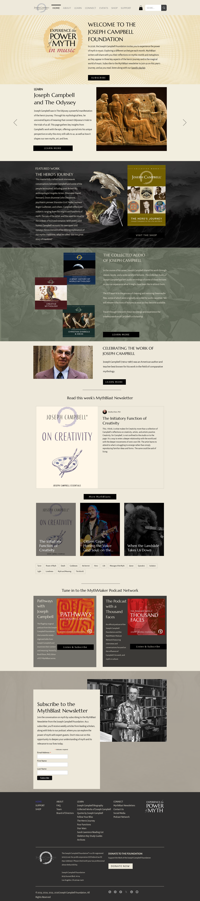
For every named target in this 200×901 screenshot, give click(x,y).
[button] (141, 8)
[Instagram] (115, 892)
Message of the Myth (117, 566)
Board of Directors (65, 813)
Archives (81, 840)
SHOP (38, 809)
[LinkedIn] (131, 892)
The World (80, 571)
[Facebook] (120, 892)
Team (59, 809)
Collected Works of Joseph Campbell (86, 809)
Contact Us (118, 809)
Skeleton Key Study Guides (86, 836)
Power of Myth (51, 566)
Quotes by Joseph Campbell (86, 813)
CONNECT (118, 802)
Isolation (152, 566)
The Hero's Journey (86, 821)
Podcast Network (121, 817)
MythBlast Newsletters (123, 805)
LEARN (80, 802)
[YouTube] (137, 892)
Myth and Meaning (64, 571)
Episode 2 (141, 566)
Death (63, 566)
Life (104, 566)
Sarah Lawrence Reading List (86, 832)
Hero (96, 566)
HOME (39, 802)
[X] (126, 892)
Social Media (119, 813)
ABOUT (59, 802)
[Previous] (15, 122)
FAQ (58, 805)
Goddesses (73, 566)
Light (39, 571)
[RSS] (109, 892)
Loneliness (49, 571)
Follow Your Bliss (85, 817)
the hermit (86, 566)
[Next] (184, 122)
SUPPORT (40, 805)
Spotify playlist (138, 68)
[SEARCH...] (164, 8)
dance (131, 566)
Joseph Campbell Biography (86, 805)
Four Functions (84, 824)
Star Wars (81, 828)
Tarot (39, 566)
